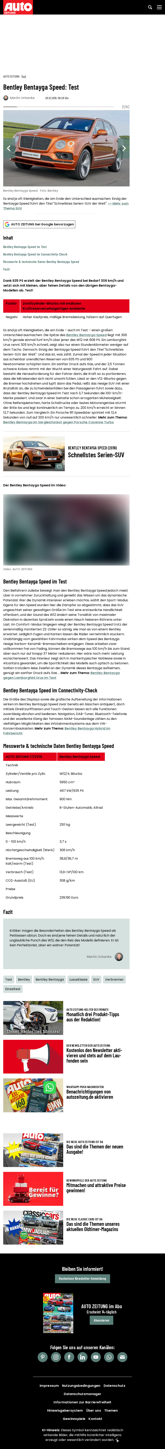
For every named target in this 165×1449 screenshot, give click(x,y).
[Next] (124, 148)
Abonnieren (101, 1320)
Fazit (6, 269)
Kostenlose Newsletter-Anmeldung (82, 1278)
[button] (66, 253)
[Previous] (9, 148)
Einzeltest (13, 989)
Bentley (24, 979)
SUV (96, 979)
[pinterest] (43, 1357)
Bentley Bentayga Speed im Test (25, 246)
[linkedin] (82, 1357)
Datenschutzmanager (82, 1394)
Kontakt (95, 1418)
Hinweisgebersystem (65, 1410)
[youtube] (96, 1357)
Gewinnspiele (74, 1418)
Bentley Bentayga (50, 979)
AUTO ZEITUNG (11, 76)
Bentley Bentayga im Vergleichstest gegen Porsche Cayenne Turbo (58, 422)
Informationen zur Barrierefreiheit (82, 1402)
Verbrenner (114, 979)
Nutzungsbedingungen (81, 1385)
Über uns (93, 1410)
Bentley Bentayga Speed (86, 335)
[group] (66, 160)
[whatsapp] (109, 1357)
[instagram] (56, 1357)
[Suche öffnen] (150, 7)
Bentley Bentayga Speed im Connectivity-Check (35, 254)
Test (23, 76)
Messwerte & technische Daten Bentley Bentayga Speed (41, 261)
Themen (111, 1410)
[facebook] (69, 1357)
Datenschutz (114, 1385)
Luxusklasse (78, 979)
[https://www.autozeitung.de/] (18, 7)
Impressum (49, 1385)
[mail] (122, 1357)
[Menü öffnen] (159, 7)
